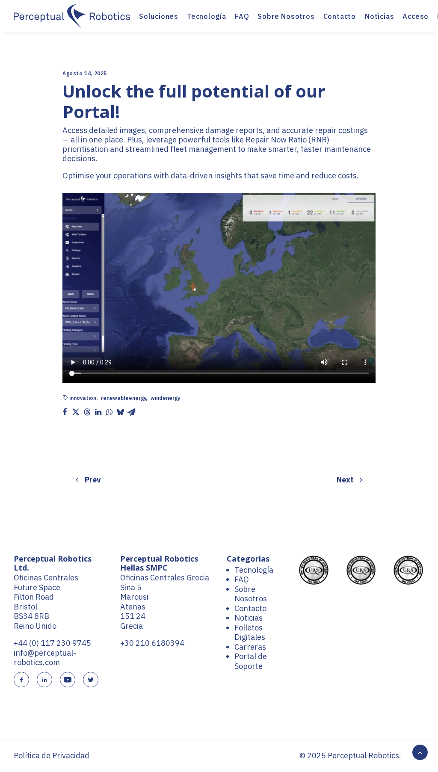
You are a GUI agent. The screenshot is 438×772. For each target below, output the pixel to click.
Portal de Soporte (250, 661)
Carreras (250, 647)
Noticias (379, 16)
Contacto (339, 16)
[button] (64, 412)
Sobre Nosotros (285, 16)
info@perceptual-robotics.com (45, 658)
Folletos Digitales (249, 632)
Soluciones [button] (158, 16)
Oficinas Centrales (46, 578)
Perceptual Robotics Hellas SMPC (159, 563)
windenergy (165, 398)
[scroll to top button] (420, 752)
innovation (82, 398)
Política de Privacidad (51, 755)
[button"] (21, 680)
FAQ (242, 16)
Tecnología (206, 16)
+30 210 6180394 (152, 643)
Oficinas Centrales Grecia (164, 578)
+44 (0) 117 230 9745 (52, 643)
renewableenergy (123, 398)
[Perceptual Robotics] (72, 16)
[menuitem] (159, 16)
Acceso (415, 16)
